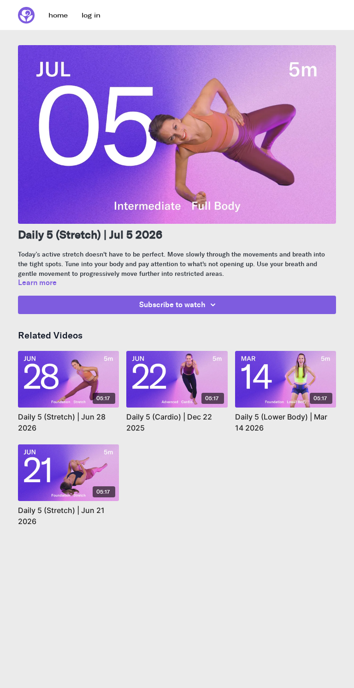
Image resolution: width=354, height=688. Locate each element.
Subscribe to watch (172, 304)
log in (91, 15)
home (58, 15)
